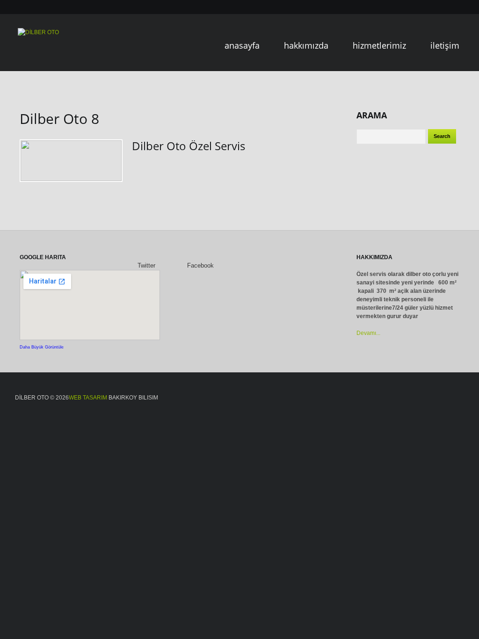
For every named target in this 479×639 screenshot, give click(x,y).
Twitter (145, 265)
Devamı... (368, 333)
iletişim (444, 46)
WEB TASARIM (88, 397)
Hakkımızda (306, 46)
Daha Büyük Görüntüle (42, 347)
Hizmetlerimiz (379, 46)
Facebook (199, 265)
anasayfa (242, 46)
